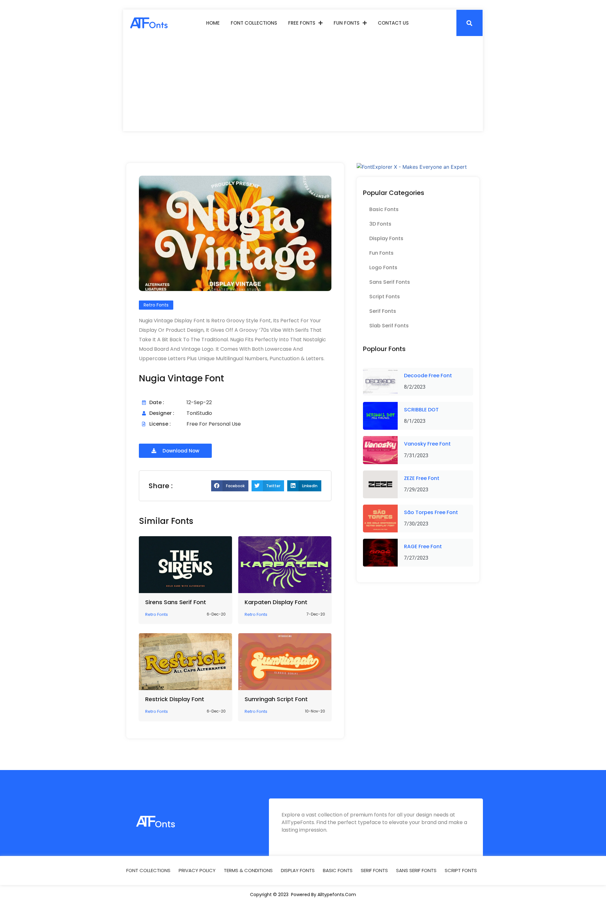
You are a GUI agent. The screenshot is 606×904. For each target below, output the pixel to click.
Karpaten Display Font (276, 602)
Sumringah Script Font (276, 699)
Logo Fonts (383, 267)
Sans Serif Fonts (389, 282)
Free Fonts (301, 23)
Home (213, 23)
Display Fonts (386, 238)
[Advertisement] (303, 83)
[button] (469, 23)
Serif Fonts (382, 311)
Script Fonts (384, 296)
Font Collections (254, 23)
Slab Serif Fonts (389, 325)
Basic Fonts (384, 209)
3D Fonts (380, 224)
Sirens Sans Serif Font (175, 602)
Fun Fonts (346, 23)
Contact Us (393, 23)
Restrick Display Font (174, 699)
